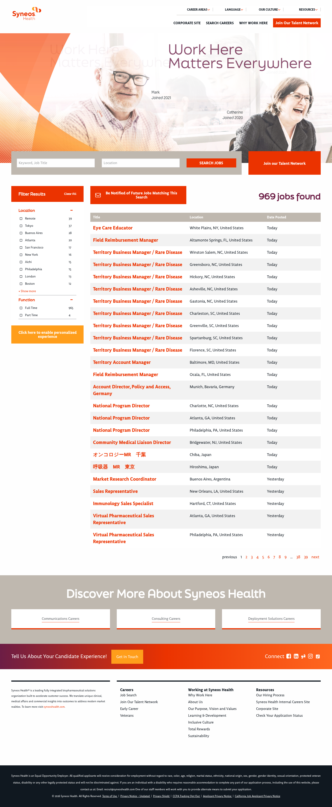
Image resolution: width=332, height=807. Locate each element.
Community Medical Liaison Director (132, 442)
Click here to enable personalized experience (48, 334)
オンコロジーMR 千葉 (119, 454)
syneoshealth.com (54, 707)
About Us (195, 702)
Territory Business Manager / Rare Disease (137, 252)
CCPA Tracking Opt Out (186, 796)
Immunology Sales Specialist (123, 503)
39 (306, 556)
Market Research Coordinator (124, 479)
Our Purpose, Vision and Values (212, 709)
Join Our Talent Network (297, 22)
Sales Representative (115, 491)
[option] (166, 98)
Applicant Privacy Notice (217, 796)
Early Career (129, 709)
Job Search (128, 695)
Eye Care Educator (113, 228)
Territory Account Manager (122, 362)
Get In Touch (127, 656)
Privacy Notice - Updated (135, 796)
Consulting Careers (166, 618)
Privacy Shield (161, 796)
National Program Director (121, 406)
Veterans (126, 715)
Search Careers (220, 23)
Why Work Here (253, 23)
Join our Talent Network (285, 163)
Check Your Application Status (279, 715)
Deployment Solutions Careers (271, 618)
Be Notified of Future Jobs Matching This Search (141, 195)
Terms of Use (110, 796)
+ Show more (27, 291)
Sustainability (198, 736)
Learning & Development (207, 715)
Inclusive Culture (201, 722)
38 (298, 556)
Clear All (70, 194)
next (315, 556)
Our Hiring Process (270, 695)
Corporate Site (187, 23)
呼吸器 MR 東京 (114, 467)
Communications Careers (60, 618)
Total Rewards (199, 729)
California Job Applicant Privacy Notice (257, 796)
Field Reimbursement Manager (125, 240)
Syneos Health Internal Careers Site (283, 702)
